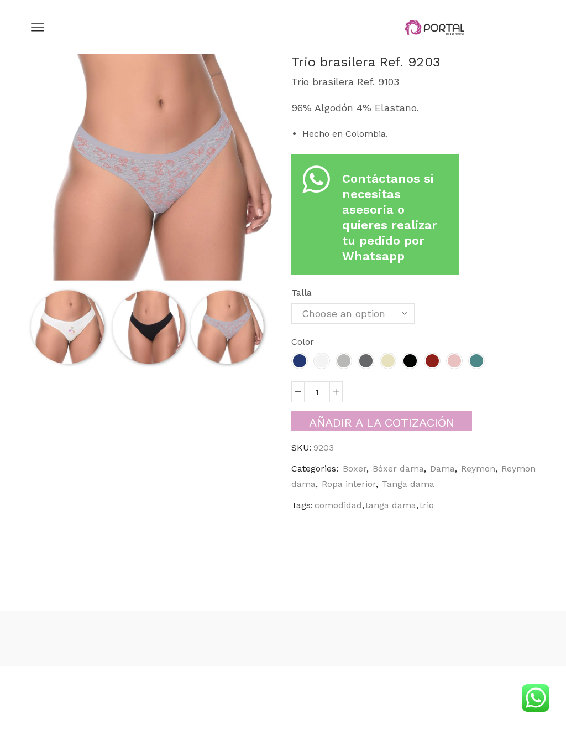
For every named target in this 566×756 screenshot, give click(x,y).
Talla (301, 292)
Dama (442, 468)
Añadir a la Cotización (381, 422)
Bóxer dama (398, 468)
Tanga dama (408, 484)
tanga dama (390, 505)
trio (427, 505)
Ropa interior (349, 484)
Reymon (478, 468)
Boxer (354, 468)
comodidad (338, 505)
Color (302, 341)
